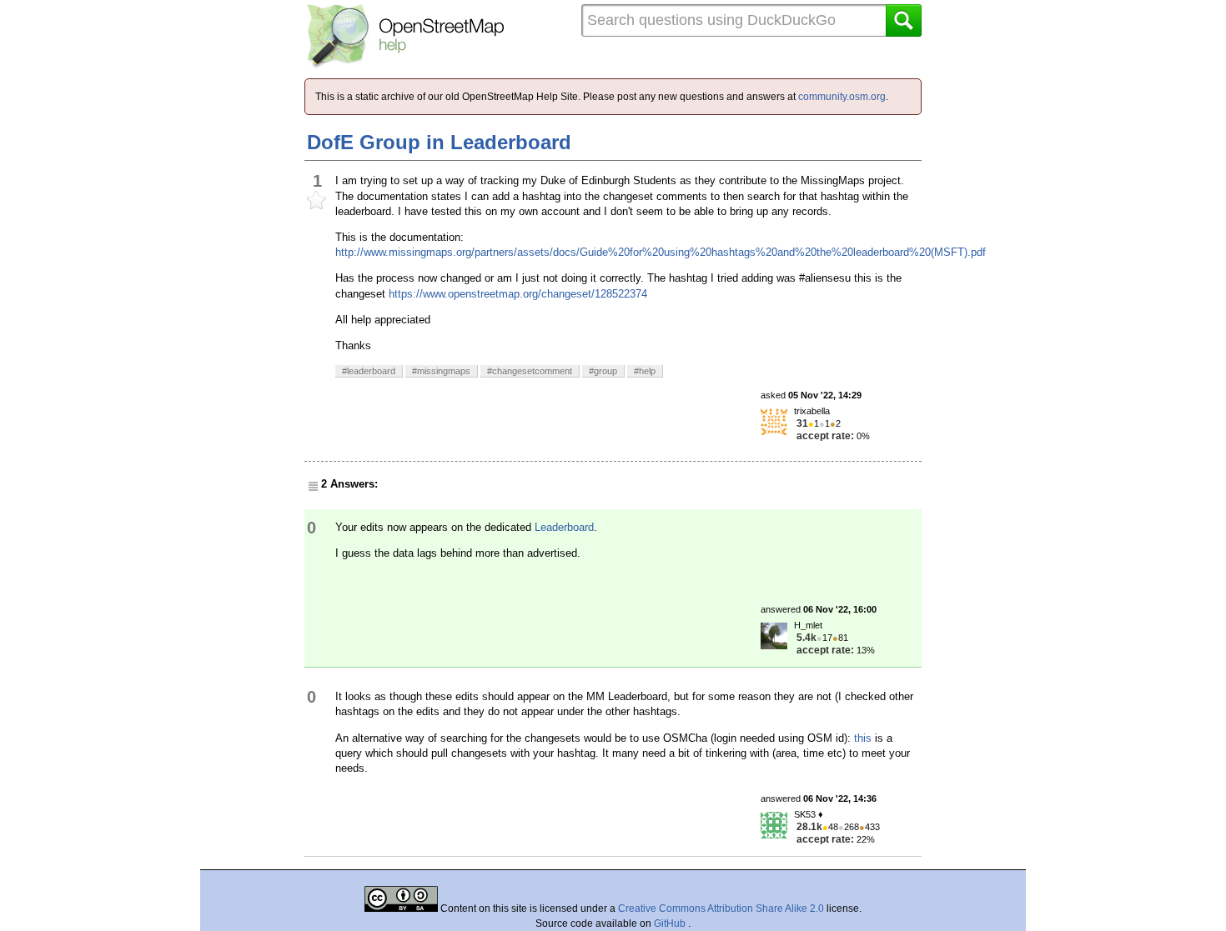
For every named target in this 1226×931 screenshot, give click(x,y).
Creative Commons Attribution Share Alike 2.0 (721, 908)
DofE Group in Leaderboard (439, 142)
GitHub (671, 923)
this (863, 738)
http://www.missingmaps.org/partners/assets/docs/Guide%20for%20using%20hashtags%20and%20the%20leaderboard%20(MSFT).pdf (660, 252)
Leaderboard (564, 527)
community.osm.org (842, 97)
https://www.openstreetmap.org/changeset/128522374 (518, 294)
